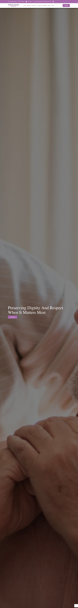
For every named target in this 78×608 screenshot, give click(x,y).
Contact (52, 5)
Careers (39, 5)
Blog (49, 5)
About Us (29, 5)
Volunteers (44, 5)
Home (25, 5)
